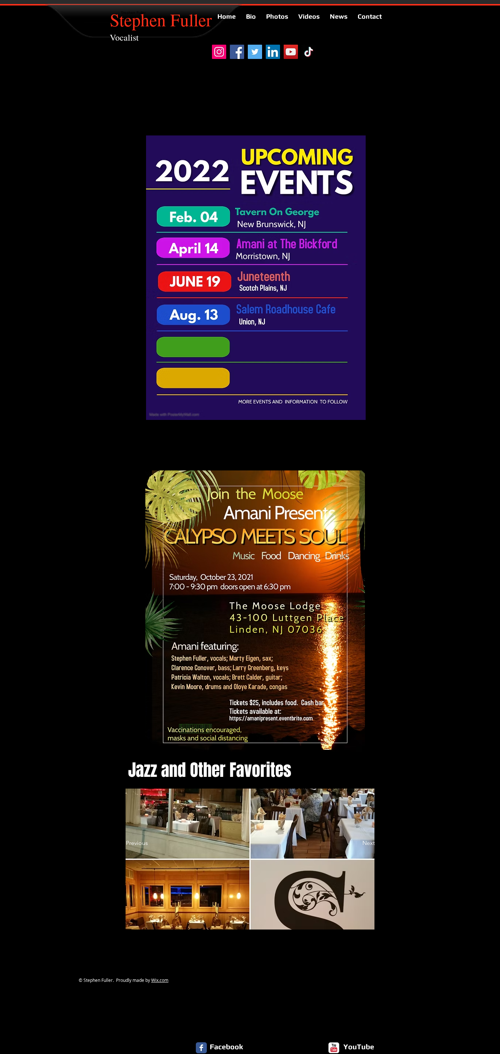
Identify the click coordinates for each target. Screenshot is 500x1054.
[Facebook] (237, 52)
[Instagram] (219, 52)
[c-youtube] (333, 1047)
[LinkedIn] (273, 52)
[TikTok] (309, 52)
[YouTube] (291, 52)
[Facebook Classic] (201, 1047)
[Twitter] (255, 52)
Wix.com (159, 980)
